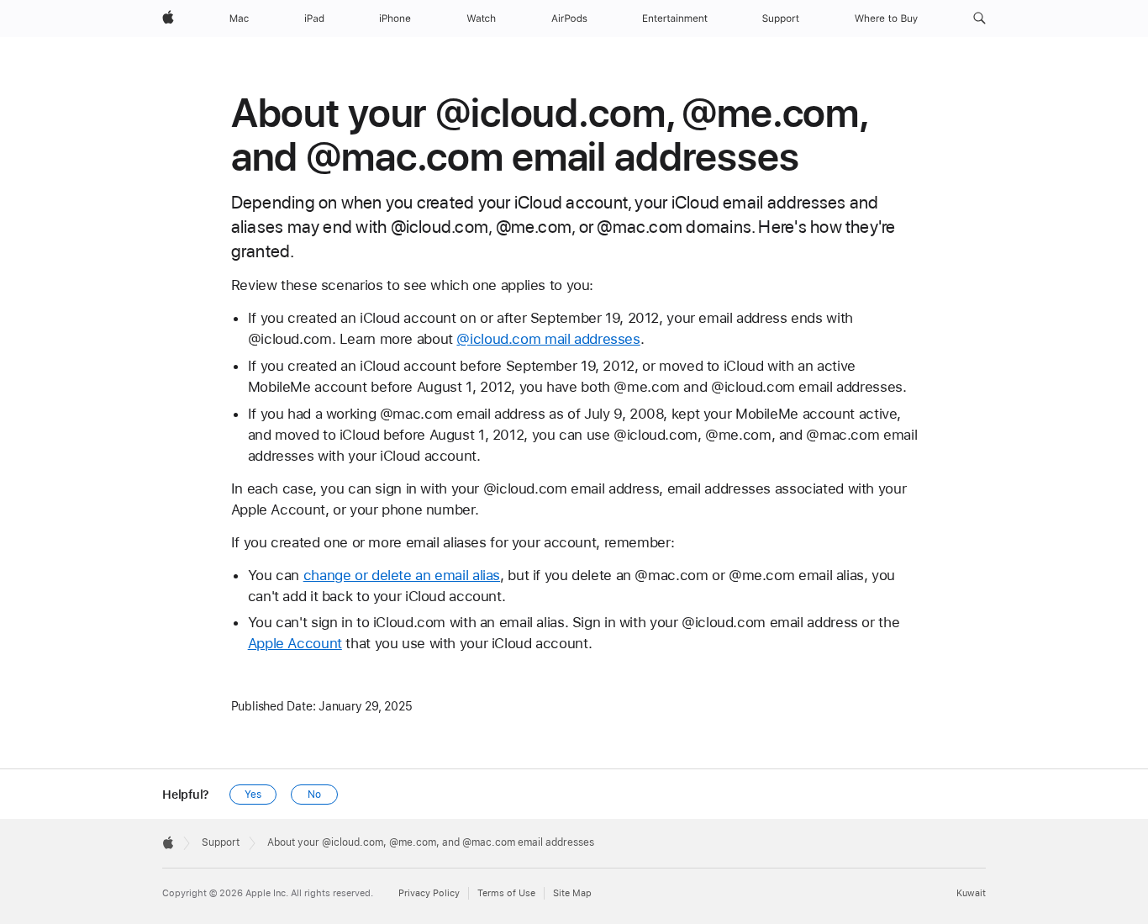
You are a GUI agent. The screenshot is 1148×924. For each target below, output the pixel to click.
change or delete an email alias (401, 575)
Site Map (572, 893)
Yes (253, 794)
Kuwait (971, 893)
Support (221, 842)
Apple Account (295, 643)
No (314, 794)
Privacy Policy (429, 893)
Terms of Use (506, 893)
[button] (979, 18)
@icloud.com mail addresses (548, 338)
